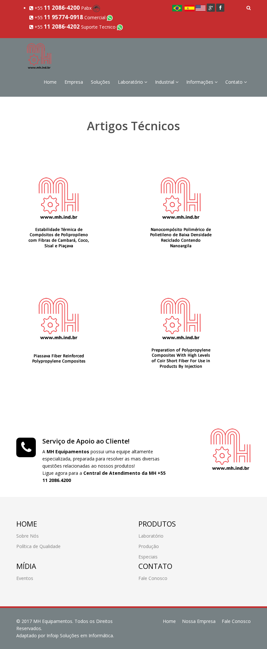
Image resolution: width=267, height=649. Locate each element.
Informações (200, 82)
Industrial (165, 82)
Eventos (24, 578)
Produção (148, 546)
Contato (234, 82)
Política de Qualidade (38, 546)
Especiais (148, 557)
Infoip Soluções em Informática (80, 635)
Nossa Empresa (199, 621)
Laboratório (131, 82)
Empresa (73, 82)
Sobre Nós (27, 536)
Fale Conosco (152, 578)
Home (50, 82)
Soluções (100, 82)
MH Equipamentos (52, 621)
